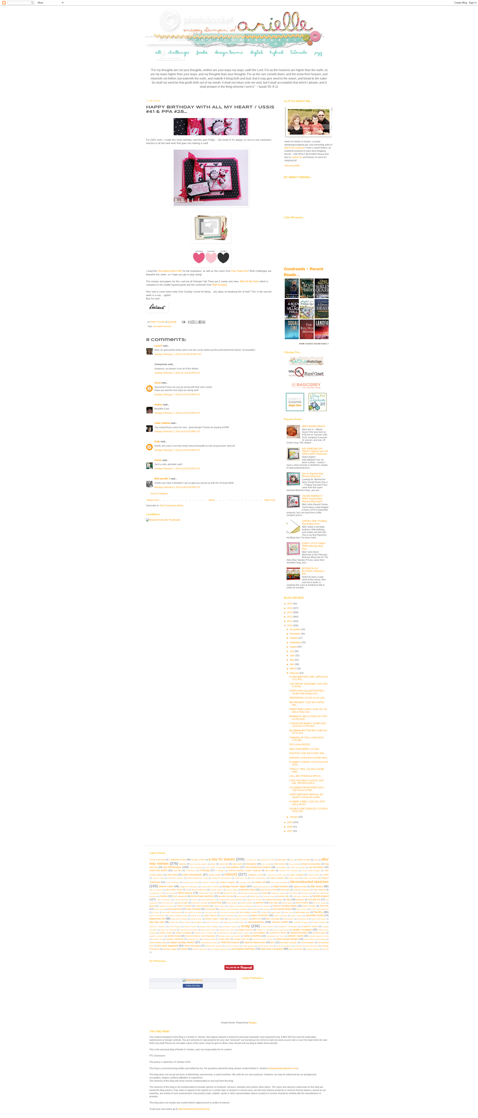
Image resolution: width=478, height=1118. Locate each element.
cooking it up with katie (276, 875)
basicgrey (251, 864)
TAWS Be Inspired (230, 942)
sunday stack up (241, 939)
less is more (302, 902)
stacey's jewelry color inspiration (200, 936)
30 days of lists (198, 860)
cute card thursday (279, 882)
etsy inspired (319, 890)
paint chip (288, 912)
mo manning (174, 909)
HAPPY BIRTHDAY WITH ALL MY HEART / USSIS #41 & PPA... (306, 795)
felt (218, 893)
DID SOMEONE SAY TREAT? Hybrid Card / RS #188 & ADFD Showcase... (315, 451)
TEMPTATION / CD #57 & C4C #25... (307, 698)
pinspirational (302, 919)
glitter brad (255, 896)
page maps (275, 912)
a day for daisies (222, 859)
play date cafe (156, 922)
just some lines (168, 903)
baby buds (237, 864)
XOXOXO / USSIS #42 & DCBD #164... (308, 757)
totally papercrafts (265, 946)
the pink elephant (167, 945)
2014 (290, 608)
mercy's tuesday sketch (285, 906)
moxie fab (255, 909)
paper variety (296, 915)
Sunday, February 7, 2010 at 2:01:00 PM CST (177, 394)
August (293, 646)
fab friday (170, 893)
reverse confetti (280, 922)
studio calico (224, 939)
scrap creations (267, 926)
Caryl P (158, 346)
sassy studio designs (209, 926)
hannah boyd (268, 896)
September (296, 642)
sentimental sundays (189, 930)
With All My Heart (249, 281)
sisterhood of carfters (204, 933)
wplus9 (326, 949)
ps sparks (186, 922)
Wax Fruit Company (294, 147)
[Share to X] (196, 322)
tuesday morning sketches (306, 946)
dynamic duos (248, 889)
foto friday (293, 893)
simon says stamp (281, 930)
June (292, 655)
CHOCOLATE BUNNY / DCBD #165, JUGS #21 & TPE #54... (307, 724)
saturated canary (229, 926)
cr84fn (326, 875)
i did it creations (164, 900)
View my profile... (293, 165)
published (198, 922)
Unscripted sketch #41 (170, 271)
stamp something (252, 936)
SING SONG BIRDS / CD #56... (305, 749)
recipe (241, 922)
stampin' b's (157, 939)
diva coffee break (174, 890)
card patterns (232, 867)
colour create (215, 875)
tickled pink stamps (214, 946)
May (292, 660)
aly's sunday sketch (198, 864)
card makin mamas (214, 867)
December (295, 629)
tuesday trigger (170, 949)
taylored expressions (255, 942)
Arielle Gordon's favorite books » (314, 344)
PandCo (318, 912)
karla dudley (232, 903)
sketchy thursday (299, 932)
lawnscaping (287, 903)
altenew (182, 864)
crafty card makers (258, 878)
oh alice (155, 912)
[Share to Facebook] (200, 322)
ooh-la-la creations (228, 912)
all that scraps (303, 860)
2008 (290, 826)
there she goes (192, 946)
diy (187, 890)
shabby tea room (226, 930)
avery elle (224, 864)
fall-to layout (185, 892)
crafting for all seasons (221, 878)
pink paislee (288, 919)
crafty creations (277, 878)
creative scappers (227, 882)
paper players (210, 915)
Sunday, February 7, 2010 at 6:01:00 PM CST (177, 468)
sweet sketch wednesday (315, 939)
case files (177, 870)
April (292, 664)
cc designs (220, 871)
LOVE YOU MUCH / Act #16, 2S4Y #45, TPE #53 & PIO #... (306, 781)
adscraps (282, 860)
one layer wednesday (171, 912)
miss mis (324, 906)
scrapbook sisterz (309, 926)
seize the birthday (168, 930)
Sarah (157, 382)
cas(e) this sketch (158, 870)
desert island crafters (210, 887)
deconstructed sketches (309, 882)
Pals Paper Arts (239, 271)
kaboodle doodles (199, 903)
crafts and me (241, 878)
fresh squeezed (180, 896)
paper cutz (196, 915)
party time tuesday (179, 919)
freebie (163, 896)
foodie (264, 893)
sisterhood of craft (225, 933)
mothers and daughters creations (233, 909)
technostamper (307, 942)
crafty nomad (293, 878)
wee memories (295, 949)
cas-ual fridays (316, 867)
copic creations (297, 875)
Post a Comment (159, 493)
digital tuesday (300, 886)
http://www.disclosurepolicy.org (194, 1109)
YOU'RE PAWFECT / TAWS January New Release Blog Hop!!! (312, 499)
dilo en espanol (156, 890)
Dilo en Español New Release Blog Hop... (312, 475)
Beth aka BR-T (162, 478)
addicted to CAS (267, 860)
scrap (245, 926)
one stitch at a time (192, 912)
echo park (284, 890)
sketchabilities (259, 933)
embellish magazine (301, 890)
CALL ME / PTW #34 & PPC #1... (305, 776)
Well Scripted (219, 284)
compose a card (255, 875)
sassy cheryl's (190, 926)
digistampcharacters (261, 887)
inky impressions (208, 900)
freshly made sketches (202, 896)
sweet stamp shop (157, 942)
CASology (204, 870)
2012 (290, 616)
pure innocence (213, 922)
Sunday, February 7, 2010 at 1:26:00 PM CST (177, 373)
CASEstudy (191, 871)
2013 (290, 612)
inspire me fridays (254, 900)
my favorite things (282, 909)
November (295, 633)
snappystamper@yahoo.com (282, 1068)
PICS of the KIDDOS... (300, 744)
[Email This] (189, 322)
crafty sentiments (310, 878)
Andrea (158, 404)
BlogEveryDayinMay (311, 864)
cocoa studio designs (311, 871)
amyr (213, 864)
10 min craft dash (157, 860)
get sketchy (242, 896)
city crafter (270, 870)
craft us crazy (158, 878)
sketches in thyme (277, 933)
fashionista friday (206, 893)
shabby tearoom (245, 930)
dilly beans (316, 886)
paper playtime (227, 915)
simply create (165, 933)
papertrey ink (157, 918)
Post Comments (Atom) (171, 505)
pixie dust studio (319, 919)
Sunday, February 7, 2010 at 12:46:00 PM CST (177, 354)
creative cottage (208, 882)
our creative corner (248, 912)
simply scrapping (183, 933)
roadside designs (300, 922)
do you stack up (199, 890)
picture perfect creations (238, 919)
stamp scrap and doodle (229, 936)
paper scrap (242, 915)
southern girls (319, 933)
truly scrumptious (284, 946)
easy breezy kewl (268, 890)
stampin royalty (295, 936)
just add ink (314, 899)
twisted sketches (200, 949)
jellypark (300, 899)
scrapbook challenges (287, 926)
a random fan (251, 860)
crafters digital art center (197, 878)
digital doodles (280, 886)
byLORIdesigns (172, 867)
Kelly (157, 441)
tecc (273, 942)
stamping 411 (193, 939)
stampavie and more (275, 936)
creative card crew (190, 882)
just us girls (183, 903)
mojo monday (193, 909)
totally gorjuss (248, 946)
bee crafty (265, 864)
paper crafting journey (178, 915)
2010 (290, 625)
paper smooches (260, 915)
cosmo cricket (313, 875)
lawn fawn (273, 903)
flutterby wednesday (249, 893)
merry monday (309, 906)
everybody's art (156, 893)
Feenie (158, 460)
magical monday (166, 906)
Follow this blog (193, 985)
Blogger (253, 1022)
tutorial (184, 949)
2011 (290, 621)
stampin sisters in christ (319, 936)
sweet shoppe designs (287, 939)
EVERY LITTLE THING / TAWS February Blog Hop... (314, 546)
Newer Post (153, 500)
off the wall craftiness (320, 909)
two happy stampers (219, 949)
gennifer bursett (226, 896)
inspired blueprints (274, 899)
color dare (172, 874)
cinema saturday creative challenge (244, 870)
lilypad (152, 906)
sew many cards (208, 930)
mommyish (210, 909)
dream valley (231, 890)
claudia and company (288, 871)
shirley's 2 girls (263, 930)
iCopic (195, 900)
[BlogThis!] (193, 322)
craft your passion (175, 878)
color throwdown (192, 874)
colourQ (230, 874)
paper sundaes (280, 915)
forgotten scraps (278, 893)
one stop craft (211, 912)
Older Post (269, 500)
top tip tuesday (232, 946)
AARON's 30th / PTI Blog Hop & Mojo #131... (314, 522)
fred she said (307, 893)
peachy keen (196, 919)
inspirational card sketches (231, 900)
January (294, 817)
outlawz (264, 912)
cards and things (297, 867)
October (294, 638)
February (294, 673)
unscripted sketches (162, 326)
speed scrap (173, 936)
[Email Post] (183, 322)
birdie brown (279, 864)
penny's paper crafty (214, 919)
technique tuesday (288, 942)
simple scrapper (302, 929)
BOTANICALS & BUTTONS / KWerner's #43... (313, 571)
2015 (290, 603)
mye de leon (301, 909)
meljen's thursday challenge (241, 906)
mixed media (159, 909)
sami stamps (175, 926)
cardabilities (281, 867)
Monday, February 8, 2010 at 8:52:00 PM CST (177, 487)
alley (316, 860)
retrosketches (256, 921)
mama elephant (202, 906)
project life (174, 922)
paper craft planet (157, 915)
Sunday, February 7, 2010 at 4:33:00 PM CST (177, 450)
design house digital (234, 886)
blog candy (294, 864)
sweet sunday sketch (182, 942)
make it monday (184, 906)
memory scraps (262, 906)
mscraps (266, 909)
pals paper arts (303, 912)
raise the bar (229, 922)
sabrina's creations (157, 926)
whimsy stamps (312, 949)
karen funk (216, 902)
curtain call (259, 882)
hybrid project (321, 896)
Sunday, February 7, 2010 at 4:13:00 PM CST (177, 431)
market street (219, 906)
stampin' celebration (175, 939)
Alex (292, 860)
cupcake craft (245, 882)
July (292, 651)
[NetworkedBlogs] (193, 980)
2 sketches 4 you (177, 859)
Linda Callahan (162, 423)
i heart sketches (182, 900)
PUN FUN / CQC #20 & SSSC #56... (307, 753)
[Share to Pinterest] (204, 322)
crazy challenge (172, 882)
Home (212, 500)
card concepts (196, 867)
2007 (290, 831)
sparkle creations (156, 936)
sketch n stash (242, 933)
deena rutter (166, 886)
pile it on (256, 918)
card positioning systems (258, 867)
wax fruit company (272, 948)
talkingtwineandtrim (209, 943)
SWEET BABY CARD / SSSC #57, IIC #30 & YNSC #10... (308, 710)
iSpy (288, 899)
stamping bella (209, 939)
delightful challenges (189, 887)
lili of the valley (319, 903)
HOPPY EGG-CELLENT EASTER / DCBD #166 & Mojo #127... (306, 692)
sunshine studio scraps (262, 939)
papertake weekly (315, 915)
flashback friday (230, 893)
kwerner (260, 902)
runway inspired (319, 922)
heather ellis (283, 896)
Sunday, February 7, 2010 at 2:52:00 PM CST (177, 413)
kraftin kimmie (246, 903)
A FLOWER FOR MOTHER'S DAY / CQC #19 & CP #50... (306, 789)
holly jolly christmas (301, 896)
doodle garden (216, 890)
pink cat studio (272, 919)
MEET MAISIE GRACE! (313, 426)
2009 (290, 822)
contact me (296, 157)
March (293, 668)
